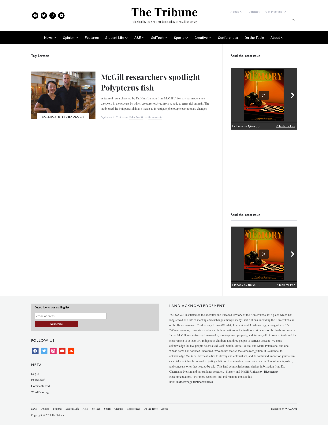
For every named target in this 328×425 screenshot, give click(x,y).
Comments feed (40, 386)
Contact (254, 11)
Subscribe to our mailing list (52, 307)
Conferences (228, 38)
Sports (179, 38)
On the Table (254, 38)
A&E (137, 38)
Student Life (114, 38)
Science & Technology (63, 117)
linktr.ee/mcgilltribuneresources (194, 382)
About (234, 11)
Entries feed (38, 380)
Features (92, 38)
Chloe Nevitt (136, 117)
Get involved (273, 11)
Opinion (69, 38)
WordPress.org (40, 392)
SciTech (157, 38)
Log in (35, 373)
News (48, 38)
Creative (201, 38)
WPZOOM (291, 408)
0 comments (155, 117)
